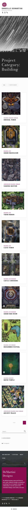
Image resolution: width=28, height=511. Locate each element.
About (21, 454)
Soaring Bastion (10, 186)
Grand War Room (10, 314)
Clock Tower (9, 248)
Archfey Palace (10, 413)
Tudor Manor (9, 215)
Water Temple (9, 380)
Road (17, 411)
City (10, 151)
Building (6, 117)
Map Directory (6, 454)
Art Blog (15, 454)
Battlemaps (13, 85)
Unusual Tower (10, 120)
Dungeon (11, 117)
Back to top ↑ (15, 499)
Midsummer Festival (12, 347)
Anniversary (7, 184)
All (4, 85)
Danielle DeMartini (12, 8)
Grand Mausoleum (11, 153)
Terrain (16, 117)
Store (3, 458)
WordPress (4, 499)
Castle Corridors (11, 281)
